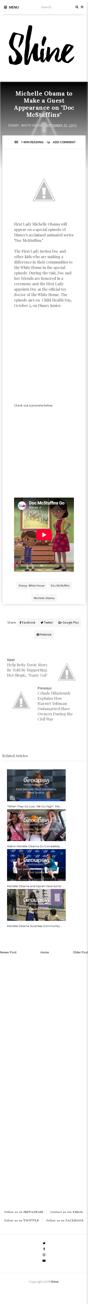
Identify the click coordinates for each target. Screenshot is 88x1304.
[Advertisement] (44, 358)
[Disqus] (44, 1016)
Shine (54, 1281)
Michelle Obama (44, 598)
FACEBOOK (65, 1220)
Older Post (80, 952)
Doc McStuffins (60, 585)
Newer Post (8, 952)
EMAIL (66, 1212)
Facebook (28, 623)
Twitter (48, 623)
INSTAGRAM (23, 1212)
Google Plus (70, 623)
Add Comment (64, 142)
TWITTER (21, 1220)
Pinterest (45, 635)
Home (45, 952)
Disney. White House (25, 125)
